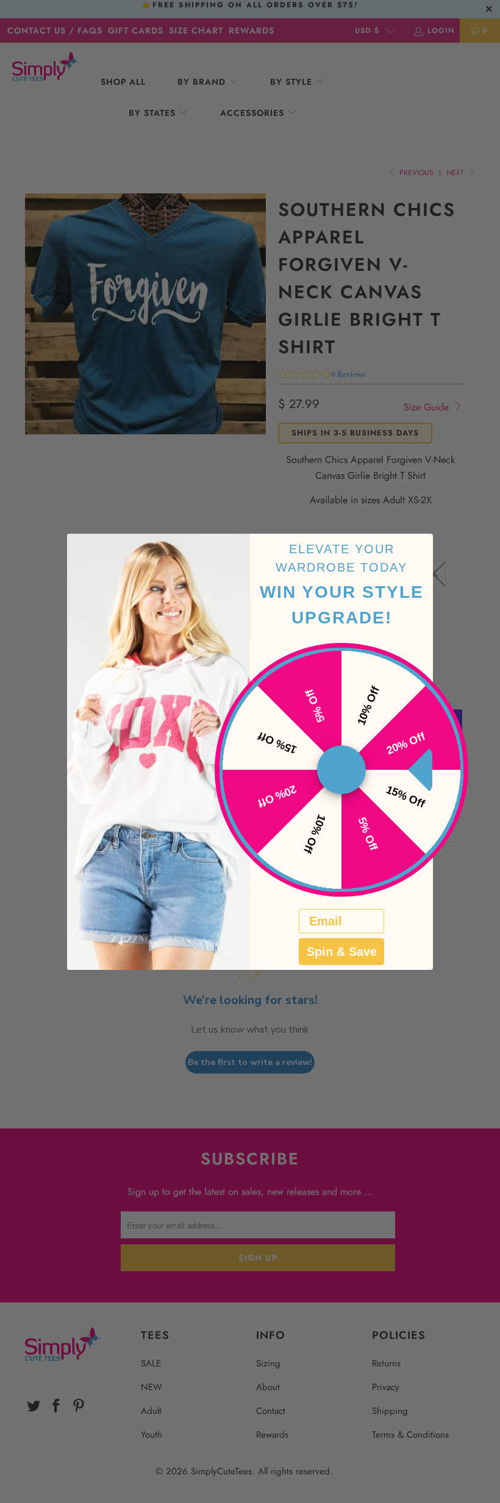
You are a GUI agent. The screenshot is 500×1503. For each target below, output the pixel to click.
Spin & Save (342, 951)
